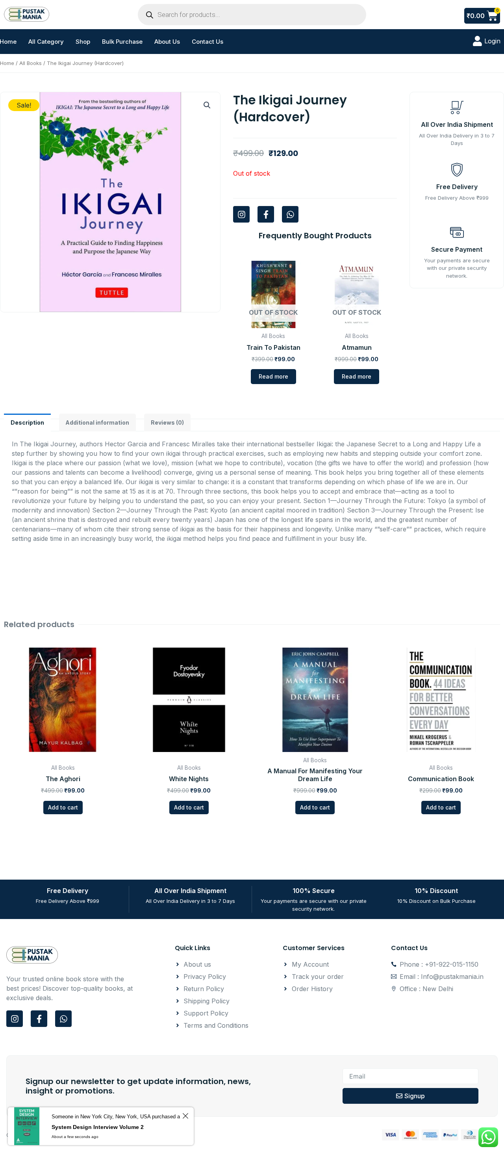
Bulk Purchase (122, 41)
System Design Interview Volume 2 (98, 1127)
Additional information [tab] (97, 422)
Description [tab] (27, 422)
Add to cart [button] (63, 807)
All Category (46, 41)
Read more (273, 376)
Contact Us (207, 41)
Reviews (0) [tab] (167, 422)
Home (7, 63)
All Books (30, 63)
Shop (83, 41)
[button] (207, 105)
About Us (167, 41)
